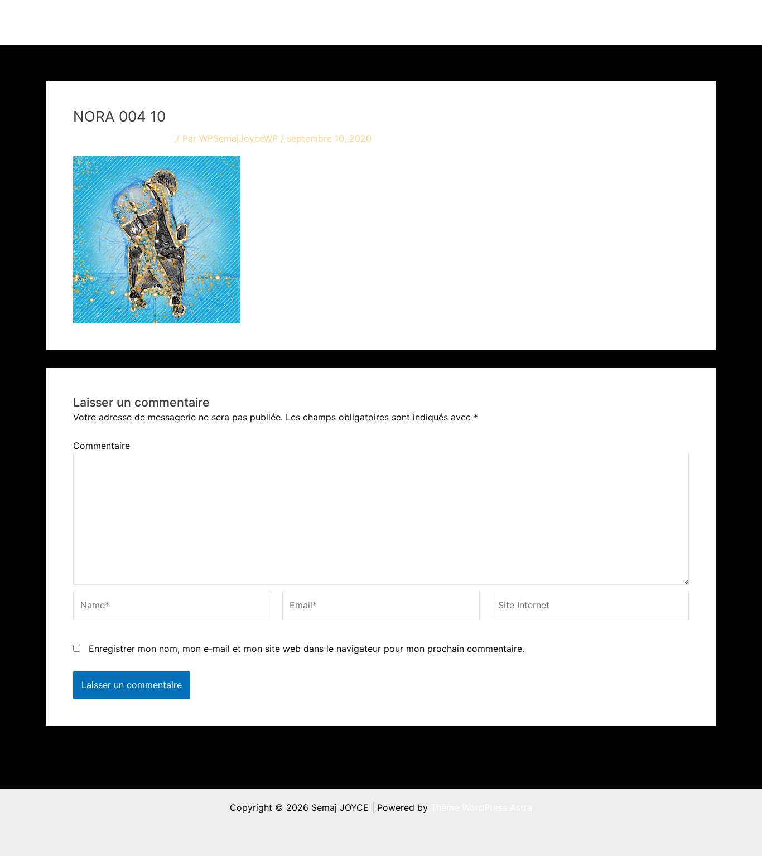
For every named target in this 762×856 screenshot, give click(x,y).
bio (571, 22)
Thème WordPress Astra (481, 807)
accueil (402, 22)
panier (682, 22)
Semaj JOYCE (108, 22)
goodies (624, 22)
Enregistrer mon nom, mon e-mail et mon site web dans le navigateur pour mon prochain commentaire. (306, 648)
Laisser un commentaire (123, 138)
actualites (515, 22)
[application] (472, 22)
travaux (450, 22)
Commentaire (101, 445)
